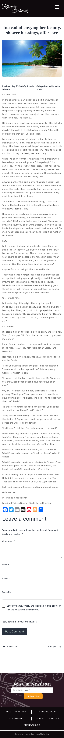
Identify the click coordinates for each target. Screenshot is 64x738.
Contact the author (47, 718)
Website (6, 592)
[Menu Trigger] (57, 7)
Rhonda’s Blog (32, 725)
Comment (8, 541)
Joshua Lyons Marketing (38, 734)
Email (6, 578)
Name (6, 564)
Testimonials (16, 718)
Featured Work (47, 711)
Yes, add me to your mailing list (19, 621)
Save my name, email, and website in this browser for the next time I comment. (34, 607)
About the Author (16, 711)
